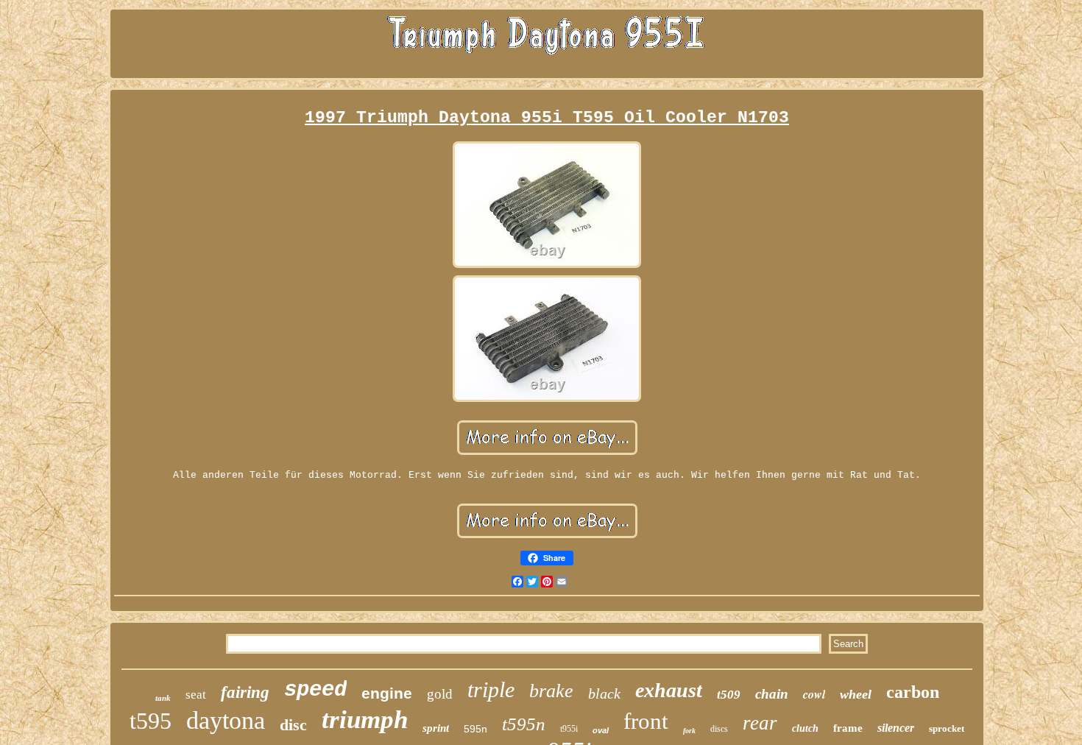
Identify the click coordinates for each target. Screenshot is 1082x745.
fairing (245, 692)
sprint (435, 728)
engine (386, 693)
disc (293, 725)
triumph (365, 719)
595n (475, 729)
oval (601, 730)
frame (848, 728)
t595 (151, 720)
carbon (912, 692)
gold (440, 694)
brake (551, 691)
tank (163, 697)
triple (491, 689)
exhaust (668, 690)
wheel (855, 694)
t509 (728, 695)
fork (689, 731)
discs (719, 729)
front (645, 721)
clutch (805, 728)
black (604, 693)
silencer (895, 727)
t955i (569, 729)
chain (771, 694)
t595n (523, 724)
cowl (814, 694)
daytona (225, 720)
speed (315, 690)
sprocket (946, 728)
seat (195, 695)
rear (760, 723)
